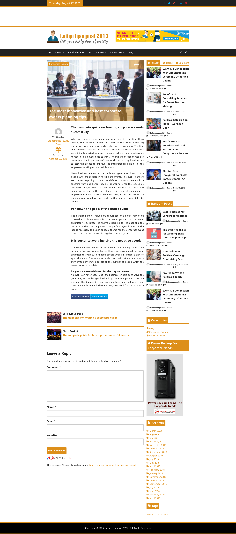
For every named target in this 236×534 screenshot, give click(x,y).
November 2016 (157, 476)
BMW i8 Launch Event (153, 514)
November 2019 (157, 445)
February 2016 (157, 494)
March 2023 (155, 430)
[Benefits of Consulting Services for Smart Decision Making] (154, 102)
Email (51, 421)
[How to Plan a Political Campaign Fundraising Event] (154, 259)
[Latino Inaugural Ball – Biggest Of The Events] (49, 52)
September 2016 (158, 483)
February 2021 (157, 441)
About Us (59, 52)
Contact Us (116, 52)
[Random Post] (181, 52)
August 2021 (156, 434)
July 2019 (154, 459)
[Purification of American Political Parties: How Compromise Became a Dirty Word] (154, 149)
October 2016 (156, 480)
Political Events (76, 52)
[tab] (153, 62)
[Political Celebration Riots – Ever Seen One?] (154, 128)
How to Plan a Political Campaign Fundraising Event (173, 255)
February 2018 (157, 469)
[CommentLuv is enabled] (59, 459)
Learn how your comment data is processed (112, 464)
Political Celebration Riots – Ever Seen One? (175, 123)
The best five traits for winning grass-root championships (174, 233)
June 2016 (154, 491)
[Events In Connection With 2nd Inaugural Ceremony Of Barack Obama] (154, 77)
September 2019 (158, 452)
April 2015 (154, 498)
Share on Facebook (80, 296)
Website (52, 435)
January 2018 (156, 473)
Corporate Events (97, 52)
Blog (130, 52)
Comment (54, 367)
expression (164, 514)
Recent (169, 62)
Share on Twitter (99, 296)
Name (51, 407)
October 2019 (156, 448)
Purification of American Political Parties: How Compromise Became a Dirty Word (167, 149)
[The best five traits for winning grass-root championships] (154, 237)
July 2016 (154, 487)
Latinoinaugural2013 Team (161, 86)
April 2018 (154, 466)
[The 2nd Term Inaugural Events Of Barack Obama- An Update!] (154, 179)
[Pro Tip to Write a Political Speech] (154, 281)
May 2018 (154, 462)
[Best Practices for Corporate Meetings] (154, 220)
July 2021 (154, 437)
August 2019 (156, 455)
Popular (155, 62)
